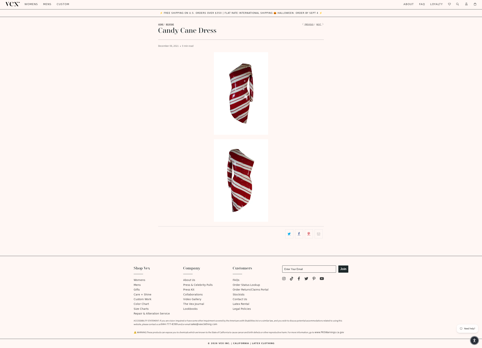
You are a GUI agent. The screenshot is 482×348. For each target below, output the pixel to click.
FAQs (236, 280)
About (408, 4)
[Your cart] (475, 4)
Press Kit (188, 289)
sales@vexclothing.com (204, 324)
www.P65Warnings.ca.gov (329, 332)
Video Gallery (192, 299)
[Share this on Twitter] (289, 233)
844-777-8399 (169, 324)
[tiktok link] (291, 279)
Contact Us (240, 299)
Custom (63, 4)
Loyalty (436, 4)
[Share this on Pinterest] (309, 233)
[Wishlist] (449, 4)
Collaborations (193, 294)
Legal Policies (242, 309)
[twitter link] (306, 279)
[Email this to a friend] (319, 233)
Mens (47, 4)
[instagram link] (284, 279)
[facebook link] (299, 279)
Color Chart (141, 304)
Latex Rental (241, 304)
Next (318, 24)
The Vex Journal (193, 304)
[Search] (457, 4)
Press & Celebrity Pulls (198, 285)
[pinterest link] (314, 279)
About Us (189, 280)
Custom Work (142, 299)
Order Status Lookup (246, 285)
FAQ (422, 4)
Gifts (137, 289)
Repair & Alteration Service (152, 313)
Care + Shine (142, 294)
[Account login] (466, 4)
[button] (474, 340)
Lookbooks (190, 309)
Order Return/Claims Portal (250, 289)
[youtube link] (322, 279)
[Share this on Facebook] (299, 233)
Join (343, 269)
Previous (308, 24)
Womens (31, 4)
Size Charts (141, 309)
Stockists (238, 294)
